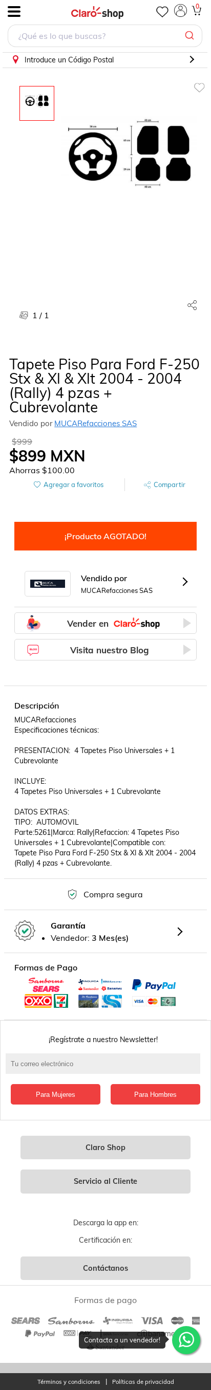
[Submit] (191, 36)
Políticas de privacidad (143, 1382)
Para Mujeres (55, 1094)
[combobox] (105, 37)
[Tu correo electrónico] (105, 1068)
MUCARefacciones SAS (95, 423)
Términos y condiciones (68, 1382)
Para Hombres (155, 1094)
